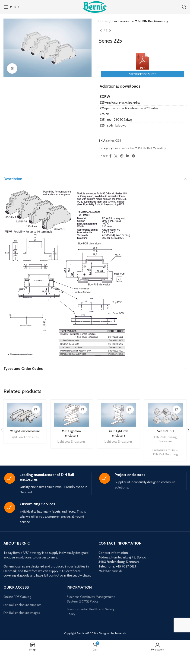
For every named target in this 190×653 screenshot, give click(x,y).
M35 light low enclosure (118, 433)
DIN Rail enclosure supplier (22, 605)
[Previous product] (100, 30)
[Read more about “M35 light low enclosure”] (130, 410)
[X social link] (116, 156)
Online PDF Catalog (17, 597)
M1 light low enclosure (25, 431)
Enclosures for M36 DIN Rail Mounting (140, 21)
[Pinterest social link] (122, 156)
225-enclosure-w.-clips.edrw (120, 102)
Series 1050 (165, 431)
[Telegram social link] (133, 156)
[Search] (184, 7)
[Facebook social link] (110, 156)
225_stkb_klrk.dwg (113, 125)
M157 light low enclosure (71, 433)
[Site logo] (95, 6)
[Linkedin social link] (127, 156)
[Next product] (110, 30)
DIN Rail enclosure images (21, 613)
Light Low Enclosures (25, 437)
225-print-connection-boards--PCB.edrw (129, 108)
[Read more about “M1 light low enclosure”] (36, 410)
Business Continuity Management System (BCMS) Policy (91, 599)
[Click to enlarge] (12, 68)
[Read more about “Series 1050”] (177, 410)
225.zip (105, 114)
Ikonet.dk (120, 633)
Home (103, 21)
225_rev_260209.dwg (116, 119)
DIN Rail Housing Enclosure (165, 439)
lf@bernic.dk (113, 571)
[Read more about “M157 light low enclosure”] (83, 410)
